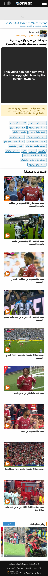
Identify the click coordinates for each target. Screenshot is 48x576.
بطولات (12, 564)
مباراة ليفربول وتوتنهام (36, 136)
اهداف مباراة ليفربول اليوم (34, 155)
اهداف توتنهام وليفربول (35, 146)
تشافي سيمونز (12, 150)
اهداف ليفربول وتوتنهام (13, 141)
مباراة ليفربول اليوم (37, 123)
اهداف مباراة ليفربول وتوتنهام (33, 160)
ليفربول (42, 150)
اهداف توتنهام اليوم (18, 123)
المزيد (9, 524)
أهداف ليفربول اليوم (37, 164)
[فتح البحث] (3, 3)
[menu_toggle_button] (44, 3)
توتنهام (32, 150)
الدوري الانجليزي (15, 146)
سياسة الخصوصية (15, 568)
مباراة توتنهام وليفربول (36, 141)
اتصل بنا (37, 568)
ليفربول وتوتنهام (19, 132)
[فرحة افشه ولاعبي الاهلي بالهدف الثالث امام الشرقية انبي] (14, 542)
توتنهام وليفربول (16, 136)
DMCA (28, 568)
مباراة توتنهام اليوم (17, 127)
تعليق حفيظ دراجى (37, 132)
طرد (24, 150)
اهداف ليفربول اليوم (37, 127)
